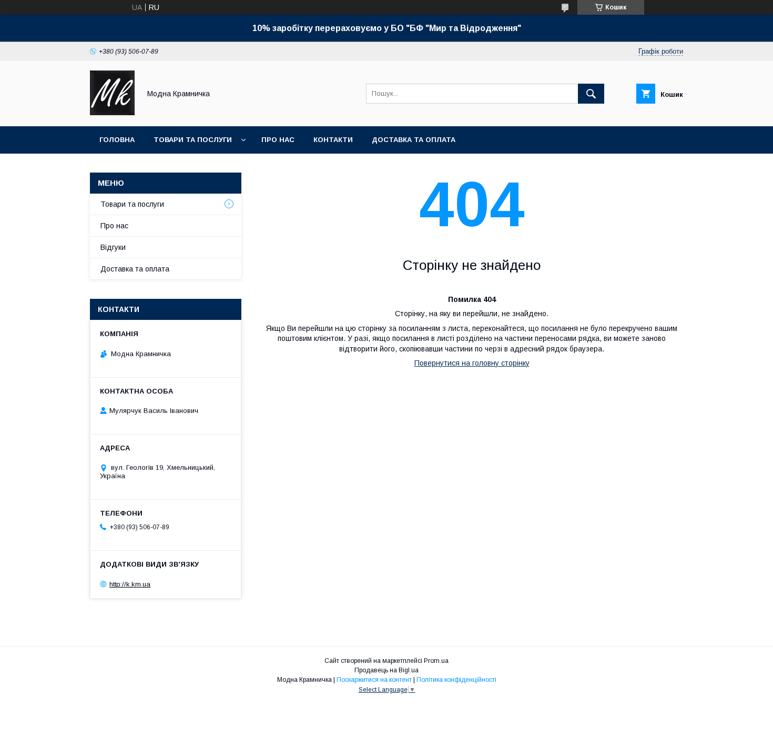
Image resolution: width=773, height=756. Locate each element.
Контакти (333, 140)
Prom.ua (436, 660)
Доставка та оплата (413, 140)
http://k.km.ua (129, 584)
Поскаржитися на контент (374, 679)
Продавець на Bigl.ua (386, 670)
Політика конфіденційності (456, 679)
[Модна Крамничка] (112, 112)
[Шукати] (591, 94)
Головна (117, 140)
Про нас (277, 140)
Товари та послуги (193, 140)
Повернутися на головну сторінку (472, 363)
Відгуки (113, 247)
